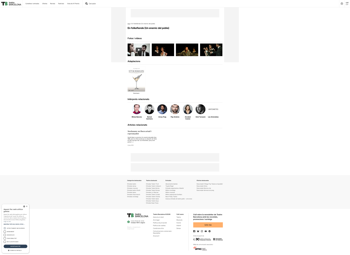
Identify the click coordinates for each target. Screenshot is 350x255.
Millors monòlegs (170, 190)
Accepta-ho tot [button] (15, 246)
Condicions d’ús (158, 228)
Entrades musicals (132, 188)
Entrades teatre (131, 184)
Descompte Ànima (202, 186)
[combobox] (213, 3)
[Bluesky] (198, 231)
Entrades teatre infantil (133, 190)
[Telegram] (210, 231)
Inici (129, 24)
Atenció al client (158, 217)
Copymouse (130, 228)
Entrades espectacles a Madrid (175, 188)
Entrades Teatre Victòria (153, 196)
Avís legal (156, 220)
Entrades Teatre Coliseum (153, 186)
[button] (15, 224)
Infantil (178, 225)
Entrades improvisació (133, 194)
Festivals (61, 3)
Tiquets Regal (169, 186)
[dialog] (15, 228)
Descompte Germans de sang (205, 190)
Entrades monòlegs (132, 196)
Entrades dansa (131, 186)
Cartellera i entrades (32, 3)
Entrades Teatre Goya (152, 201)
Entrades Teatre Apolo (152, 199)
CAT (347, 3)
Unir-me (208, 225)
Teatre (178, 217)
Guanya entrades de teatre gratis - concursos (179, 199)
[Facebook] (194, 231)
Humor (178, 223)
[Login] (342, 3)
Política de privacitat (160, 223)
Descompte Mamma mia (204, 188)
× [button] (26, 206)
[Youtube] (206, 231)
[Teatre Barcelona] (11, 3)
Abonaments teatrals (171, 184)
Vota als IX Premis (73, 3)
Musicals (179, 220)
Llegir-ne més (7, 221)
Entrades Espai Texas (152, 203)
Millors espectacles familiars (174, 194)
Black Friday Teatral (171, 196)
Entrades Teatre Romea (153, 190)
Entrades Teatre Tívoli (152, 184)
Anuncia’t (156, 236)
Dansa (178, 228)
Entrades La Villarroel (152, 192)
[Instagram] (202, 231)
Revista (52, 3)
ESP (347, 4)
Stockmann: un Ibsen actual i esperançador (139, 132)
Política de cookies (159, 225)
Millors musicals (170, 192)
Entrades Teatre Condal (153, 194)
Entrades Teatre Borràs (152, 188)
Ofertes (44, 3)
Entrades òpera (131, 192)
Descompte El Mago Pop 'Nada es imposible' (210, 184)
